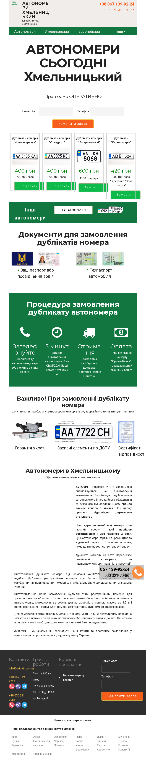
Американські (57, 31)
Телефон (83, 111)
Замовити (29, 186)
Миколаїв (124, 736)
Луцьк (15, 741)
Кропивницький (42, 753)
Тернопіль (18, 745)
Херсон (101, 745)
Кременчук (103, 749)
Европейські (89, 31)
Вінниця (101, 741)
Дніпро (122, 741)
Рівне (79, 736)
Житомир (59, 745)
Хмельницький (42, 741)
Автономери (25, 31)
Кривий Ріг (124, 749)
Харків (79, 741)
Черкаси (38, 745)
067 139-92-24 (114, 569)
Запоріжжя (60, 736)
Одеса (36, 736)
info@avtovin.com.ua (21, 668)
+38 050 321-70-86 (119, 10)
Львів (100, 736)
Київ (14, 736)
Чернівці (59, 741)
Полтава (123, 745)
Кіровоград (18, 753)
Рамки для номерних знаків (73, 720)
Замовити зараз (73, 123)
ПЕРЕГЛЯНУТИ (73, 209)
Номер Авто (30, 111)
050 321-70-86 (117, 575)
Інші (119, 31)
